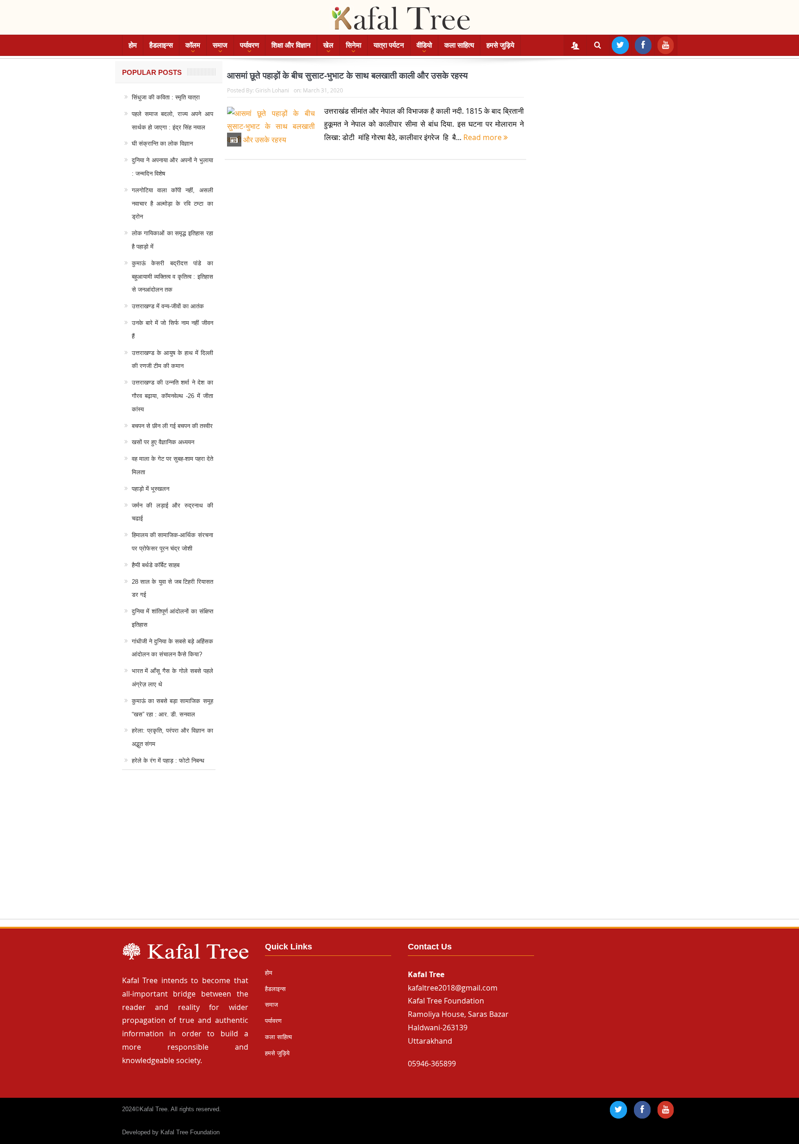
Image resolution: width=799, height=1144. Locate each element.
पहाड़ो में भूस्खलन (150, 488)
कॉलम (192, 45)
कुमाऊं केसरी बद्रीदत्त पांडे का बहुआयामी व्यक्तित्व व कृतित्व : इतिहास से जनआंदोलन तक (172, 277)
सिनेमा (353, 45)
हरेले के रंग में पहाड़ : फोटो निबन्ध (168, 760)
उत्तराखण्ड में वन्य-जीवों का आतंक (168, 306)
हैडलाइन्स (161, 45)
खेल (328, 45)
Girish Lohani (272, 90)
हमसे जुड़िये (500, 45)
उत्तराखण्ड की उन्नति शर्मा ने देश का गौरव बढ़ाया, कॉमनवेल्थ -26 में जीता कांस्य (172, 396)
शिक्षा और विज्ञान (291, 45)
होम (133, 45)
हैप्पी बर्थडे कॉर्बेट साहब (155, 565)
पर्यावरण (249, 45)
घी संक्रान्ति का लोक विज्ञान (162, 143)
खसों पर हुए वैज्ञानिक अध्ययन (163, 442)
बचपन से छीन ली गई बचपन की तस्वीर (172, 425)
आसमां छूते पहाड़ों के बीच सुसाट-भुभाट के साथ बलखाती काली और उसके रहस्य (347, 75)
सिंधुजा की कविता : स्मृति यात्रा (166, 97)
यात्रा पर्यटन (389, 45)
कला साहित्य (459, 45)
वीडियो (424, 45)
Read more (483, 137)
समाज (220, 45)
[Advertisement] (399, 853)
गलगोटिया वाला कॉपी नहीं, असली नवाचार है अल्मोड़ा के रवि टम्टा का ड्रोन (172, 203)
